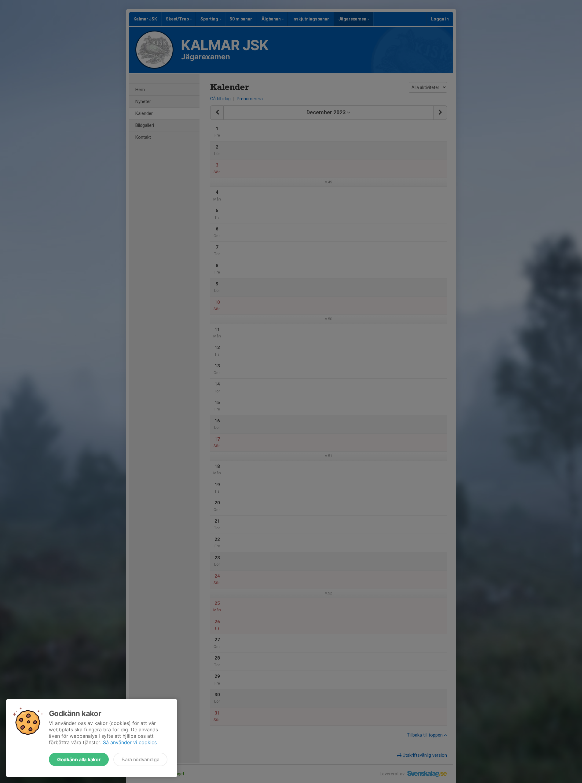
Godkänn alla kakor (79, 759)
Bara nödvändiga (140, 759)
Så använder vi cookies (130, 742)
